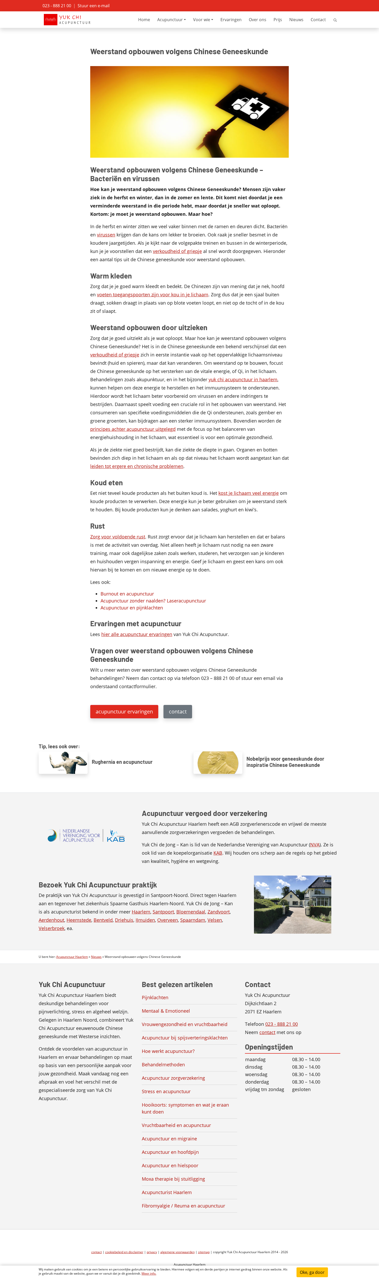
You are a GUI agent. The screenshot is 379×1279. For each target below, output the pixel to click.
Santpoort (163, 912)
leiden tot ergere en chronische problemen (136, 466)
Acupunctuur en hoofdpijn (170, 1152)
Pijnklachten (155, 997)
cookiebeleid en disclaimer (124, 1252)
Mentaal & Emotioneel (166, 1011)
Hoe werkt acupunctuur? (168, 1051)
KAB (217, 853)
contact (178, 711)
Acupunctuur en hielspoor (170, 1165)
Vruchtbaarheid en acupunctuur (176, 1125)
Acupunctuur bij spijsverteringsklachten (185, 1038)
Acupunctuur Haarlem (72, 957)
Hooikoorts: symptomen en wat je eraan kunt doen (185, 1108)
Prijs (278, 19)
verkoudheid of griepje (177, 251)
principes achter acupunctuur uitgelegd (133, 429)
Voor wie (201, 19)
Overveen (167, 920)
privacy (152, 1252)
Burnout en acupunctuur (127, 594)
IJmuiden (145, 920)
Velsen (215, 920)
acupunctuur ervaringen (124, 711)
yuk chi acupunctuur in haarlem (243, 379)
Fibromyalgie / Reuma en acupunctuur (183, 1206)
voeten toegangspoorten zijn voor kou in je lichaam (152, 294)
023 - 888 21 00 (57, 6)
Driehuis (124, 920)
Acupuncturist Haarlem (167, 1192)
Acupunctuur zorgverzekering (173, 1078)
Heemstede (79, 920)
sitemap (204, 1252)
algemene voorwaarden (177, 1252)
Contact (318, 19)
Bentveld (103, 920)
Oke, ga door (312, 1272)
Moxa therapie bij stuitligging (173, 1179)
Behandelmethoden (163, 1064)
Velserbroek (51, 928)
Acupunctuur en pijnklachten (132, 608)
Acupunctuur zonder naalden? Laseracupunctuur (153, 601)
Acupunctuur (170, 19)
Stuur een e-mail (94, 6)
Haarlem (141, 912)
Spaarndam (192, 920)
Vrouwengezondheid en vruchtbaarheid (184, 1024)
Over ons (257, 19)
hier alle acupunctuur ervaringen (136, 634)
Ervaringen (231, 19)
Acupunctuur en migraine (169, 1138)
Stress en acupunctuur (166, 1091)
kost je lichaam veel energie (248, 493)
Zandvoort (219, 912)
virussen (106, 235)
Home (144, 19)
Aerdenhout (51, 920)
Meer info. (149, 1273)
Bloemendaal (190, 912)
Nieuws (296, 19)
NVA (314, 844)
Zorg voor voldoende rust (117, 537)
